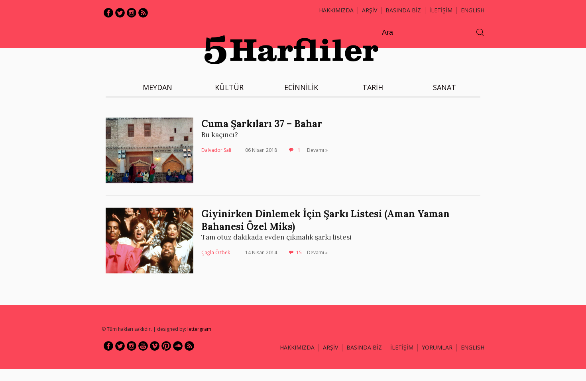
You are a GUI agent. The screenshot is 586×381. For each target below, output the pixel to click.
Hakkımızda (336, 10)
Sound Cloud (178, 346)
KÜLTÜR (229, 87)
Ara (480, 33)
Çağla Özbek (215, 252)
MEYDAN (157, 87)
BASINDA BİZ (403, 10)
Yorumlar (437, 347)
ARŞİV (369, 10)
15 (299, 252)
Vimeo (154, 346)
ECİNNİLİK (301, 87)
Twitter (120, 13)
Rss (143, 13)
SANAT (444, 87)
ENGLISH (472, 10)
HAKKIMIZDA (297, 347)
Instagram (131, 13)
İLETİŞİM (440, 10)
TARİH (372, 87)
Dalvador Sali (216, 150)
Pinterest (166, 346)
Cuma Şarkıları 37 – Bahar (261, 124)
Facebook (108, 13)
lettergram (199, 329)
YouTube (143, 346)
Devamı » (317, 150)
